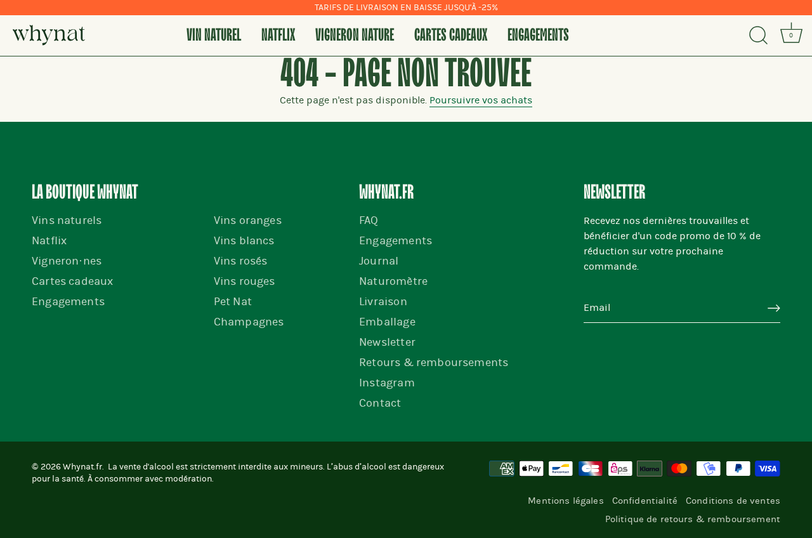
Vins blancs (244, 240)
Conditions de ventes (733, 500)
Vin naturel (214, 35)
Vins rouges (244, 281)
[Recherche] (758, 35)
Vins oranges (248, 220)
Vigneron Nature (354, 35)
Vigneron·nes (67, 261)
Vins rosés (241, 261)
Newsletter (387, 342)
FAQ (369, 220)
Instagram (387, 383)
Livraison (383, 301)
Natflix (278, 35)
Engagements (538, 35)
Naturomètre (393, 281)
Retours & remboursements (433, 362)
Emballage (387, 322)
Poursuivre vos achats (480, 100)
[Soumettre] (774, 308)
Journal (378, 261)
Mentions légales (565, 500)
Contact (380, 403)
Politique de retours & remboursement (692, 519)
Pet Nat (233, 301)
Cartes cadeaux (450, 35)
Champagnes (249, 322)
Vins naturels (67, 220)
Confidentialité (645, 500)
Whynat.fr (82, 466)
